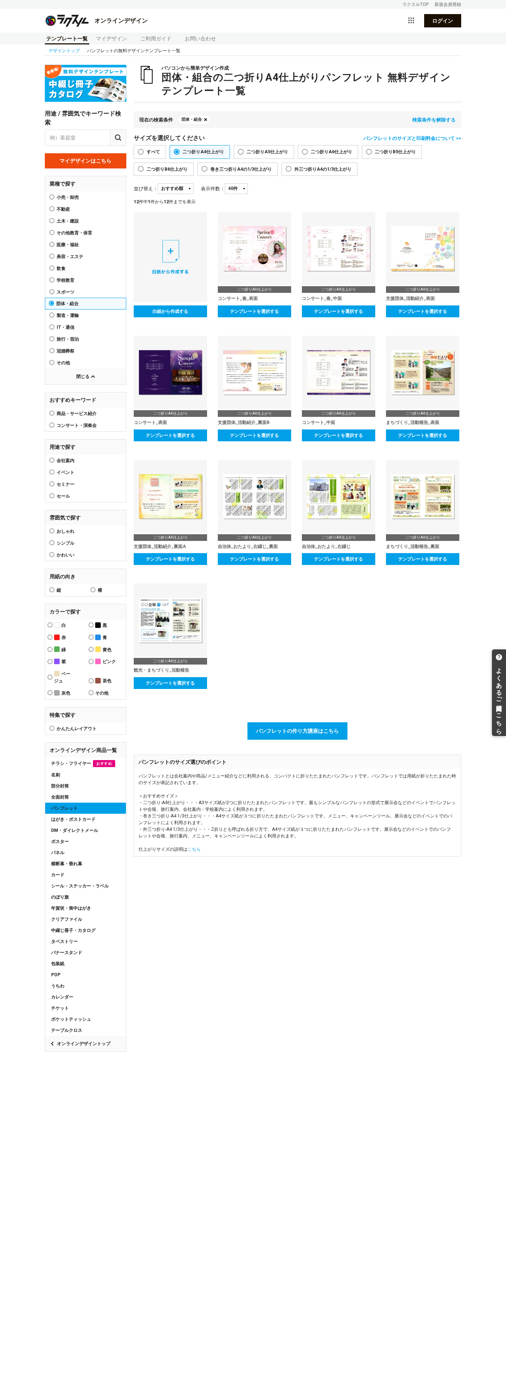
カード (57, 874)
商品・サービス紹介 (77, 413)
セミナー (65, 484)
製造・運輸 (68, 315)
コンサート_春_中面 (322, 298)
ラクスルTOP (415, 4)
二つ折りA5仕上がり (267, 151)
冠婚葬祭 (65, 351)
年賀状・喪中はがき (71, 908)
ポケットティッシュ (71, 1019)
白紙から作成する (170, 311)
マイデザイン (111, 38)
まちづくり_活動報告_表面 (412, 422)
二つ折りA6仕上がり (331, 151)
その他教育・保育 (74, 232)
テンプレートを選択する (254, 311)
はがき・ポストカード (73, 819)
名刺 (55, 774)
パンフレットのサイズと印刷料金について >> (412, 138)
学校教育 (65, 280)
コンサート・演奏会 (77, 425)
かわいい (65, 555)
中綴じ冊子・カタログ (73, 930)
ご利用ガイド (156, 38)
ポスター (60, 841)
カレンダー (62, 997)
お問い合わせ (200, 38)
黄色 (107, 649)
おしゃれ (65, 531)
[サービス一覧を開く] (411, 21)
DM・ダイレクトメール (74, 830)
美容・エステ (70, 256)
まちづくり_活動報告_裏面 (412, 546)
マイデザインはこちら (85, 161)
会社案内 (65, 460)
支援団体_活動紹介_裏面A (160, 546)
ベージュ (62, 677)
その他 (63, 362)
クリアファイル (66, 919)
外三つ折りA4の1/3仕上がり (323, 169)
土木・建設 (68, 221)
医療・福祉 (68, 244)
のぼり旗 (60, 897)
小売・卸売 (68, 197)
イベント (65, 472)
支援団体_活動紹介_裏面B (244, 422)
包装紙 (57, 963)
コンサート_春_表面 (238, 298)
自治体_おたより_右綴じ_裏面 (248, 546)
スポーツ (65, 292)
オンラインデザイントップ (83, 1043)
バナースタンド (66, 952)
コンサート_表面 (150, 422)
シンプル (65, 543)
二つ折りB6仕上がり (167, 169)
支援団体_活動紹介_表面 (410, 298)
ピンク (109, 661)
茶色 (107, 680)
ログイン (442, 21)
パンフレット (64, 808)
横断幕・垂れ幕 (66, 863)
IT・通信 (65, 327)
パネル (57, 852)
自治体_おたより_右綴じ (326, 546)
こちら (194, 849)
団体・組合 (67, 303)
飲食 (61, 268)
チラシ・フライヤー (81, 763)
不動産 (63, 209)
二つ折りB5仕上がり (395, 151)
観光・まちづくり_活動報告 (161, 670)
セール (63, 496)
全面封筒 (60, 797)
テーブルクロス (66, 1030)
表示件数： (213, 188)
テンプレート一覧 (67, 38)
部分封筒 (60, 786)
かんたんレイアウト (77, 728)
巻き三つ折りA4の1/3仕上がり (241, 169)
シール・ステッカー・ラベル (80, 886)
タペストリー (64, 941)
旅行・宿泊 (68, 339)
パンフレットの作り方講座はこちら (297, 731)
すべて (153, 151)
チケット (60, 1008)
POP (55, 974)
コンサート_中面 (318, 422)
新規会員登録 (448, 4)
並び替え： (146, 188)
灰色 (65, 693)
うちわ (57, 985)
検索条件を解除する (434, 120)
